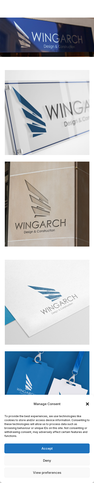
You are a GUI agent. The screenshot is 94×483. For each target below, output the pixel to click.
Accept (47, 448)
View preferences (47, 472)
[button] (87, 404)
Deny (47, 460)
